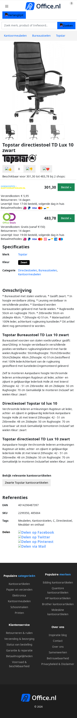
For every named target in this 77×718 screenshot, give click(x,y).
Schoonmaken (19, 607)
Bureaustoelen (47, 270)
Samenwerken (58, 652)
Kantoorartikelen (19, 584)
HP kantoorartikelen (57, 598)
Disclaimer (67, 664)
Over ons (58, 646)
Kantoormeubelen (29, 274)
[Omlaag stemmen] (29, 169)
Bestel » (66, 187)
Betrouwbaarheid (58, 658)
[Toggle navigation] (6, 6)
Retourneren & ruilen (19, 633)
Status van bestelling (19, 644)
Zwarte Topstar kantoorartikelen (26, 482)
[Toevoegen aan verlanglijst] (46, 169)
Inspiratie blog (58, 635)
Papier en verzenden (19, 589)
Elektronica (19, 595)
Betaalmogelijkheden (19, 656)
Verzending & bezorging (19, 639)
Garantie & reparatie (19, 650)
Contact (58, 641)
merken (65, 574)
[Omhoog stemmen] (8, 169)
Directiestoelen (27, 270)
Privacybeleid (49, 664)
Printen (19, 613)
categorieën (26, 576)
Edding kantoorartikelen (58, 582)
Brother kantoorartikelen (58, 604)
